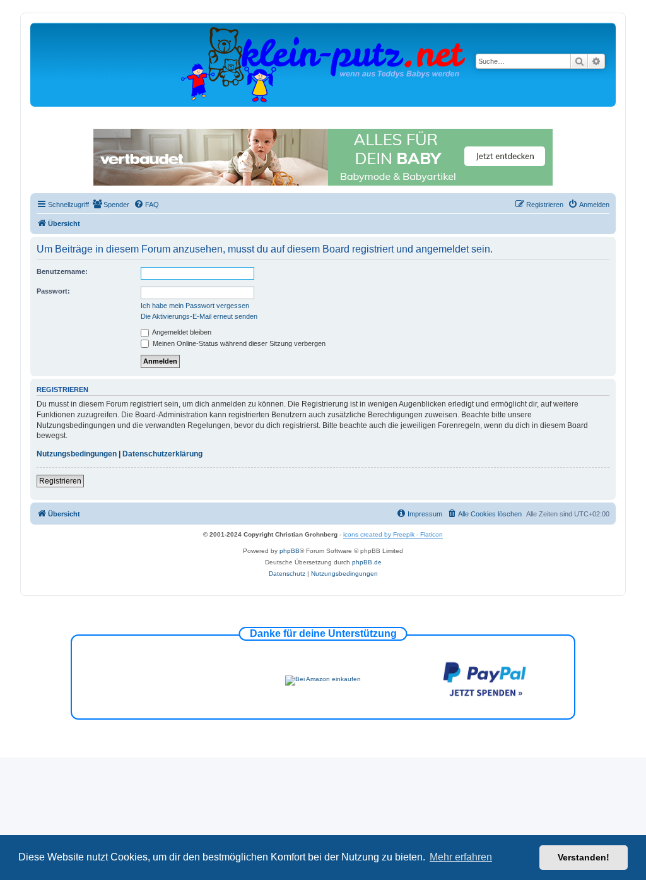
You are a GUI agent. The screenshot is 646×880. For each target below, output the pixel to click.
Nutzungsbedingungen (77, 453)
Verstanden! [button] (583, 857)
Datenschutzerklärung (162, 453)
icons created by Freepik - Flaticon (393, 534)
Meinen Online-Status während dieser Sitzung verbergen (238, 343)
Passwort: (53, 291)
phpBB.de (367, 562)
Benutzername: (62, 271)
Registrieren (60, 481)
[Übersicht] (323, 64)
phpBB (289, 550)
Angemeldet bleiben (181, 332)
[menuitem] (110, 204)
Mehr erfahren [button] (461, 857)
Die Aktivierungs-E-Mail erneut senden (199, 316)
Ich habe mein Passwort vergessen (195, 305)
